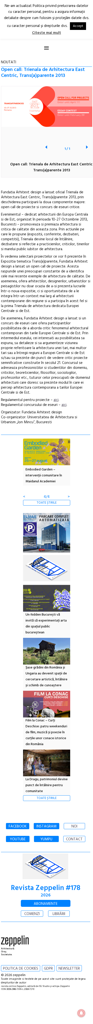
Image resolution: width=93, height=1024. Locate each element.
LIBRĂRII (59, 914)
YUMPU (46, 839)
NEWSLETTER (69, 969)
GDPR (48, 969)
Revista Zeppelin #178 (45, 888)
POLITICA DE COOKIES (20, 969)
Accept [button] (78, 26)
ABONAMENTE (46, 904)
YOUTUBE (18, 839)
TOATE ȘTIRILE (47, 502)
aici (56, 400)
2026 (46, 895)
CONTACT (74, 839)
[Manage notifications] (81, 1013)
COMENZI (32, 914)
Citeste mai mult (46, 33)
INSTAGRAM (46, 826)
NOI (74, 826)
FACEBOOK (18, 826)
